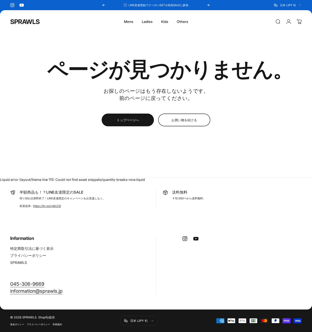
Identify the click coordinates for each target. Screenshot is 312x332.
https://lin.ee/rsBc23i (47, 206)
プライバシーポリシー (28, 255)
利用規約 (57, 324)
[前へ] (103, 5)
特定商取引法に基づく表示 (31, 248)
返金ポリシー (17, 324)
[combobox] (288, 5)
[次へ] (208, 5)
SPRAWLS (25, 21)
